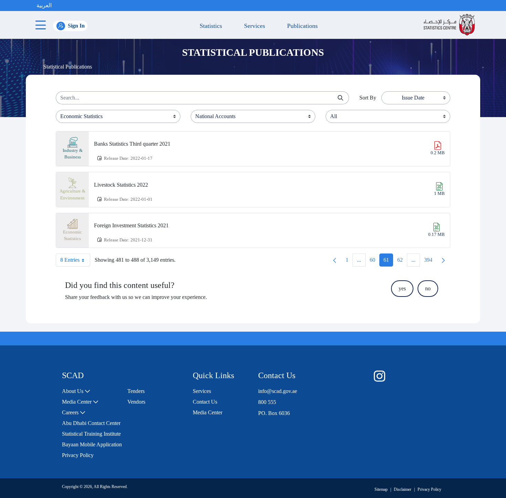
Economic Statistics (72, 235)
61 (388, 261)
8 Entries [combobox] (70, 260)
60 (374, 261)
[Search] (340, 98)
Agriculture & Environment (72, 194)
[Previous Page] (334, 260)
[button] (58, 5)
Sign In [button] (76, 26)
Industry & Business (73, 153)
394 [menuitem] (430, 261)
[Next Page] (443, 260)
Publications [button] (301, 25)
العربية (44, 5)
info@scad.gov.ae (277, 391)
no (428, 288)
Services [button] (253, 25)
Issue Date (413, 98)
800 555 (267, 402)
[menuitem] (76, 391)
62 (402, 261)
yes (402, 288)
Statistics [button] (209, 25)
